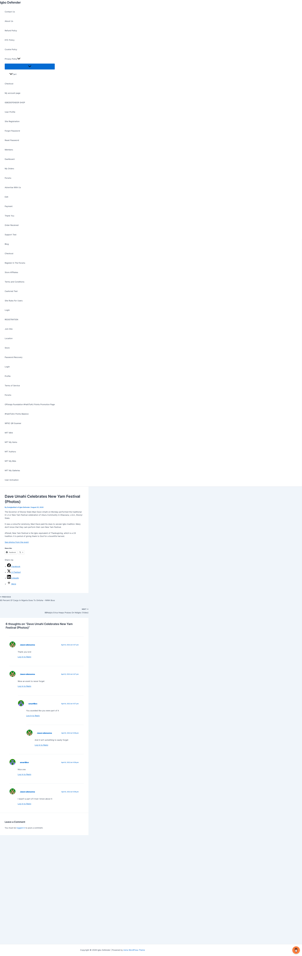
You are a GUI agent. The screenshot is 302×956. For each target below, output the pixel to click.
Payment (9, 206)
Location (9, 338)
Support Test (10, 234)
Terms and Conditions (14, 282)
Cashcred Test (11, 291)
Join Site (9, 329)
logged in (21, 828)
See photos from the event (17, 542)
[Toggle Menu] (30, 66)
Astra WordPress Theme (134, 950)
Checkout (9, 83)
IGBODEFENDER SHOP (15, 102)
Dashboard (10, 159)
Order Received (12, 225)
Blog (7, 244)
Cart (15, 74)
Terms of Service (12, 385)
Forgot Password (12, 131)
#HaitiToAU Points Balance (17, 414)
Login (7, 310)
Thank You (9, 216)
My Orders (9, 168)
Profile (7, 376)
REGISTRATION (11, 319)
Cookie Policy (11, 49)
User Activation (12, 480)
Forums (8, 178)
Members (9, 149)
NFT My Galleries (12, 470)
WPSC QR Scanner (13, 423)
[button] (18, 59)
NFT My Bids (10, 461)
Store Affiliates (11, 272)
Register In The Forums (15, 263)
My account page (12, 93)
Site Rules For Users (14, 300)
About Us (9, 21)
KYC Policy (10, 40)
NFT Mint (9, 433)
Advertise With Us (13, 187)
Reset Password (12, 140)
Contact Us (10, 11)
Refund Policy (11, 30)
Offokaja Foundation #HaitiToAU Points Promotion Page (30, 404)
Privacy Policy (11, 59)
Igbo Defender (10, 2)
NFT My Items (11, 442)
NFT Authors (10, 451)
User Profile (10, 112)
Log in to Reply (24, 657)
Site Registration (12, 121)
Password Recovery (13, 357)
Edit (6, 197)
